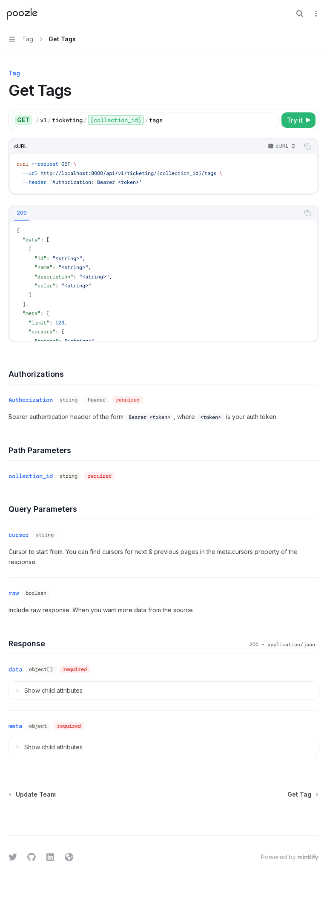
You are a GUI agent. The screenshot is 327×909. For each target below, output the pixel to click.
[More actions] (316, 14)
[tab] (21, 213)
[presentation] (163, 281)
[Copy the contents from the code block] (307, 146)
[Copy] (270, 120)
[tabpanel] (163, 281)
